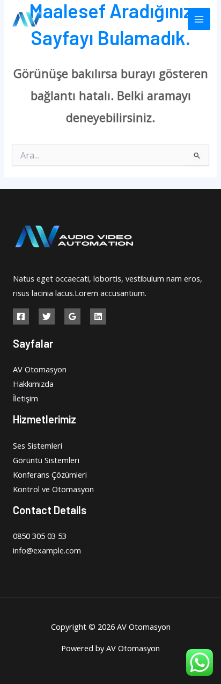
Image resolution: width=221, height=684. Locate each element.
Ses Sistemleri (37, 445)
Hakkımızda (33, 383)
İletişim (25, 398)
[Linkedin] (98, 316)
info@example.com (47, 550)
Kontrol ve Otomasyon (53, 489)
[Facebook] (21, 316)
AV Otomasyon (40, 369)
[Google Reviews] (72, 316)
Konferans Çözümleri (50, 474)
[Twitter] (47, 316)
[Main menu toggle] (199, 19)
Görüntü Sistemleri (46, 460)
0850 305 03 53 (40, 535)
